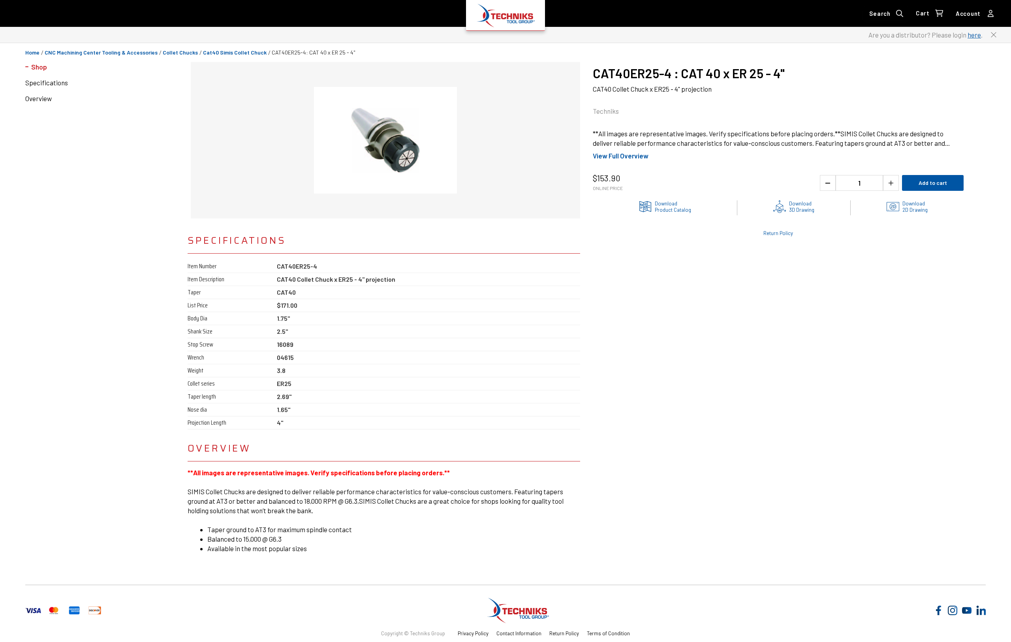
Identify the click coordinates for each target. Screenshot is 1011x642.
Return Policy (778, 233)
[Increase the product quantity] (891, 183)
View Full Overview (620, 156)
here (974, 35)
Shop (39, 67)
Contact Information (518, 633)
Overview (38, 98)
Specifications (46, 83)
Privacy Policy (473, 633)
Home (32, 52)
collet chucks (180, 52)
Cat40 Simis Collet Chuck (235, 52)
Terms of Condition (608, 633)
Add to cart (933, 182)
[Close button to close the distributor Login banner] (993, 35)
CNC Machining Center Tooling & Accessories (101, 52)
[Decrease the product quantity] (828, 183)
